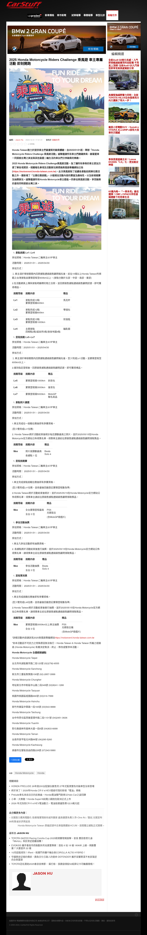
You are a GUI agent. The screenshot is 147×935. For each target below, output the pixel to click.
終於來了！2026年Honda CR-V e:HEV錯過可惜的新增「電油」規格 (46, 790)
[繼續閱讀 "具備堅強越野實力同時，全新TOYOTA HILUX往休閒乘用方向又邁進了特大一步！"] (124, 113)
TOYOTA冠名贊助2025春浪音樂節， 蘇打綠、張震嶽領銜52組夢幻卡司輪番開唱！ (53, 864)
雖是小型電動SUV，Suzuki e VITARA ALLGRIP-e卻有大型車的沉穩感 (124, 130)
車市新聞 (62, 15)
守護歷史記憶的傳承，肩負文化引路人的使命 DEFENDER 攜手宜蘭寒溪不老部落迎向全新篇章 (54, 858)
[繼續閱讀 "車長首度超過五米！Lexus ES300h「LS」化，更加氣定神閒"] (124, 177)
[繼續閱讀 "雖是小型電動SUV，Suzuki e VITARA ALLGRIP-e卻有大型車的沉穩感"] (124, 145)
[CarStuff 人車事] (24, 1)
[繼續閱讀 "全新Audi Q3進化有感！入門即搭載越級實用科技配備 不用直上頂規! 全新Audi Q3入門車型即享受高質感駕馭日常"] (124, 80)
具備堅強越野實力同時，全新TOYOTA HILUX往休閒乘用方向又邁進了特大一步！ (124, 98)
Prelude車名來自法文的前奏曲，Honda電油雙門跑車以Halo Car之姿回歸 (48, 794)
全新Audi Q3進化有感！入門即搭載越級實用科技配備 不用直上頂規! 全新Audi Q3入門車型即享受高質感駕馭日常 (124, 63)
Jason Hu (19, 139)
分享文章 (15, 759)
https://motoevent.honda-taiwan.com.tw (34, 171)
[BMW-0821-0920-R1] (124, 36)
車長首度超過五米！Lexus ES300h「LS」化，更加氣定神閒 (123, 162)
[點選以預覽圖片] (56, 101)
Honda (40, 773)
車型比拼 (100, 15)
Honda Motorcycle (24, 773)
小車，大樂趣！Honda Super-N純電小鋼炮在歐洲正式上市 (41, 799)
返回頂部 (99, 899)
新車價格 (49, 15)
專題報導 (88, 15)
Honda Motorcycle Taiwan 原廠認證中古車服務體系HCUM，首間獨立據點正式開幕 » (61, 825)
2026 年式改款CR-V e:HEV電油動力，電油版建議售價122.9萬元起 (45, 803)
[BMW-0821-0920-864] (56, 39)
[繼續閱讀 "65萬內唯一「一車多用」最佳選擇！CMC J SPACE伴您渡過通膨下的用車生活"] (124, 209)
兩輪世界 (112, 15)
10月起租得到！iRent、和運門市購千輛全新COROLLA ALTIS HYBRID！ (48, 852)
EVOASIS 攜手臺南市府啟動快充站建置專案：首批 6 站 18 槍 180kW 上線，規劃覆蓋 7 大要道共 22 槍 (53, 847)
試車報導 (76, 15)
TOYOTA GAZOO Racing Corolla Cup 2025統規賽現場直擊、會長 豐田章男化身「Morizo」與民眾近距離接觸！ (52, 840)
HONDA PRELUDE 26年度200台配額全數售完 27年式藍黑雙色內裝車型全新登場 (52, 786)
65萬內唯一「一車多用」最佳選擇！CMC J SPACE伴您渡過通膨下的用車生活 (124, 194)
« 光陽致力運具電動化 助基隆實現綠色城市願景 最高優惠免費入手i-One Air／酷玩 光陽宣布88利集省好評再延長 (55, 819)
